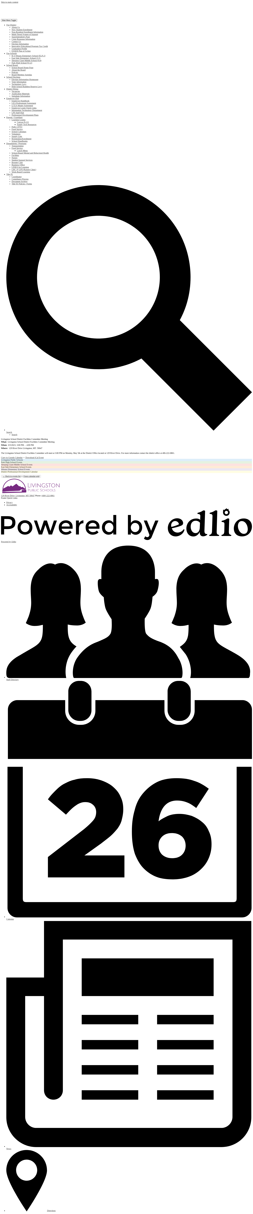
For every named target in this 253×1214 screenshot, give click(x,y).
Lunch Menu (22, 151)
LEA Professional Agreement (24, 103)
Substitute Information (21, 96)
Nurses (14, 158)
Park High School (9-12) (22, 63)
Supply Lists (17, 136)
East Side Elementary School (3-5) (26, 58)
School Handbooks (20, 141)
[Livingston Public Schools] (28, 18)
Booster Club (17, 162)
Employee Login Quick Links (24, 108)
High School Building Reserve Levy (27, 86)
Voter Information (19, 82)
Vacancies (16, 91)
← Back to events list (12, 476)
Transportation (18, 146)
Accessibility (11, 505)
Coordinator (17, 177)
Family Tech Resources (26, 124)
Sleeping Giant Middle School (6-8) (26, 60)
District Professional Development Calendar (19, 472)
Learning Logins (18, 120)
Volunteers (16, 134)
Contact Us (16, 41)
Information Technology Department (27, 110)
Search (14, 435)
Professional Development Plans (25, 115)
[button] (11, 25)
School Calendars (19, 132)
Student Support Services (22, 160)
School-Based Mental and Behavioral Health (30, 153)
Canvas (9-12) (23, 122)
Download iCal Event (34, 457)
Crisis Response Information (23, 39)
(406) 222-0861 (48, 496)
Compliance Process (20, 179)
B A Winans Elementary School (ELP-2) (28, 56)
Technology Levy (19, 84)
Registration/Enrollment (21, 139)
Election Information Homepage (25, 79)
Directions (51, 1211)
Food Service (17, 129)
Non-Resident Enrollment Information (27, 32)
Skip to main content (9, 2)
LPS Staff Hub (18, 113)
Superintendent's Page (21, 37)
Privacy (9, 502)
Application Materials (21, 94)
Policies (15, 72)
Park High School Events (11, 462)
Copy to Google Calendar (12, 457)
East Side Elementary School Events (16, 467)
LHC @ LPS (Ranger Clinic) (24, 169)
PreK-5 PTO (17, 127)
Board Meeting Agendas (22, 75)
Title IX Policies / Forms (22, 184)
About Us (16, 27)
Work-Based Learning (21, 172)
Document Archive (19, 181)
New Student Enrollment (22, 30)
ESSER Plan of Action (21, 51)
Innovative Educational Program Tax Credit (30, 46)
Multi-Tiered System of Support (25, 34)
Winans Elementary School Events (15, 469)
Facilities (15, 155)
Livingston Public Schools (12, 460)
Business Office (18, 165)
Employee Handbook (20, 101)
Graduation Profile (19, 49)
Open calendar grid (31, 476)
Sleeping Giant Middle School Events (16, 465)
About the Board (19, 70)
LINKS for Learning (20, 167)
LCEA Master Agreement (22, 105)
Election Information (20, 44)
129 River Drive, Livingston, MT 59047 (18, 496)
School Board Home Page (22, 68)
